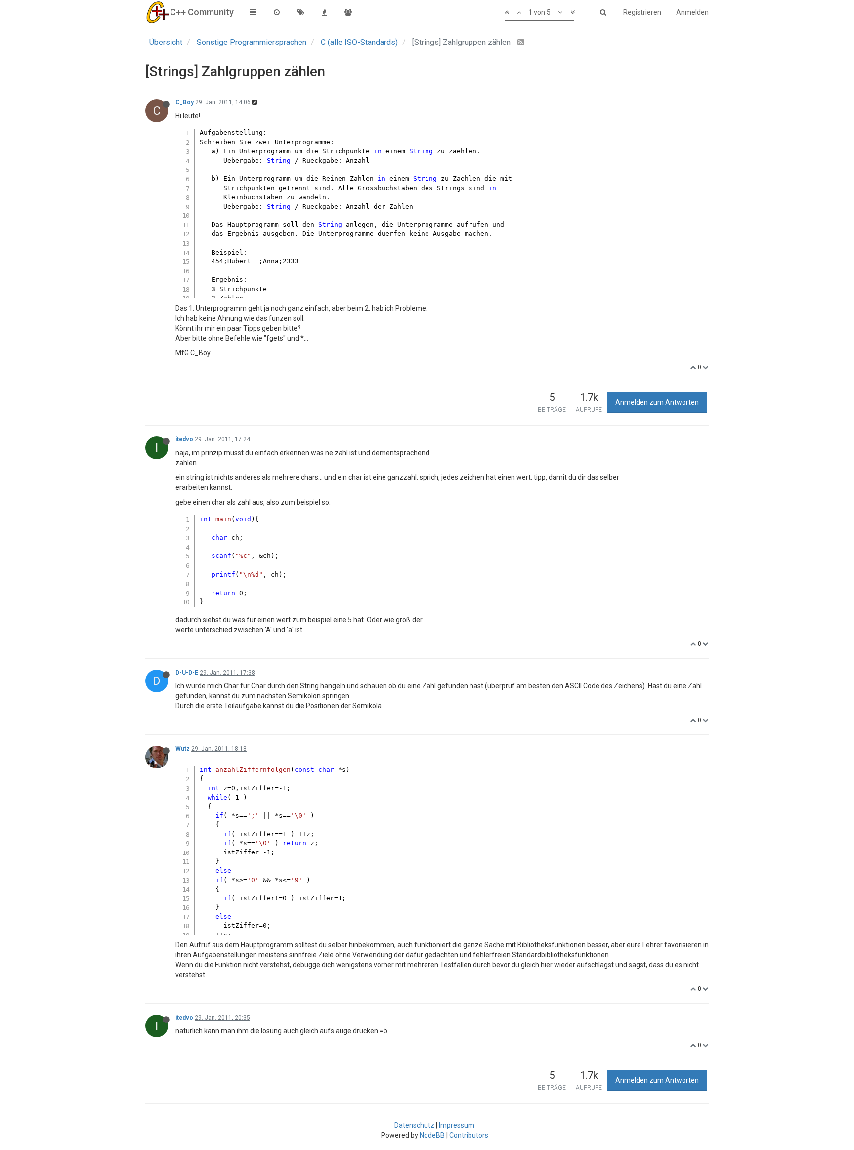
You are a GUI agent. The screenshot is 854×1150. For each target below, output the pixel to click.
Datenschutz (414, 1125)
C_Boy (184, 102)
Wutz (182, 748)
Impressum (456, 1125)
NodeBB (432, 1135)
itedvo (184, 439)
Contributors (468, 1135)
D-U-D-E (186, 672)
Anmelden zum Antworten (657, 402)
